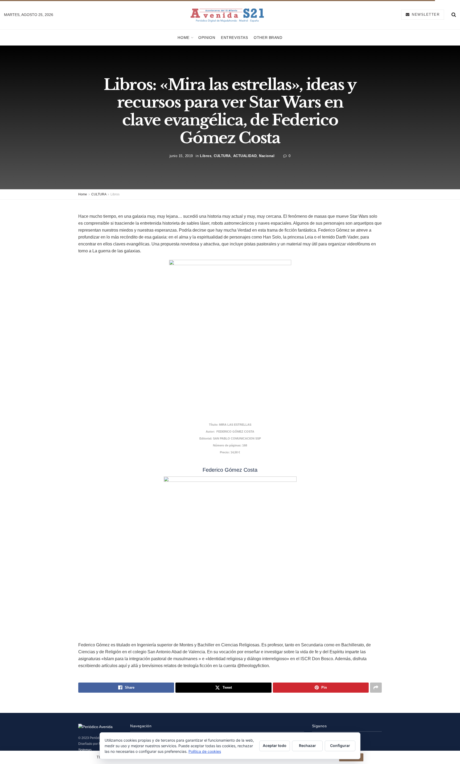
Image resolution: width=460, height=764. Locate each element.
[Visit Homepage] (227, 14)
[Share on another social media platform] (376, 688)
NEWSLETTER (425, 15)
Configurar (340, 745)
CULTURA (222, 156)
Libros (205, 156)
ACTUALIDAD (245, 156)
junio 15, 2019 (181, 156)
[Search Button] (453, 14)
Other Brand (268, 37)
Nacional (266, 156)
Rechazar (307, 745)
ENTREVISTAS (234, 37)
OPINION (206, 37)
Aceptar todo (274, 745)
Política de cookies (204, 751)
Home (183, 37)
